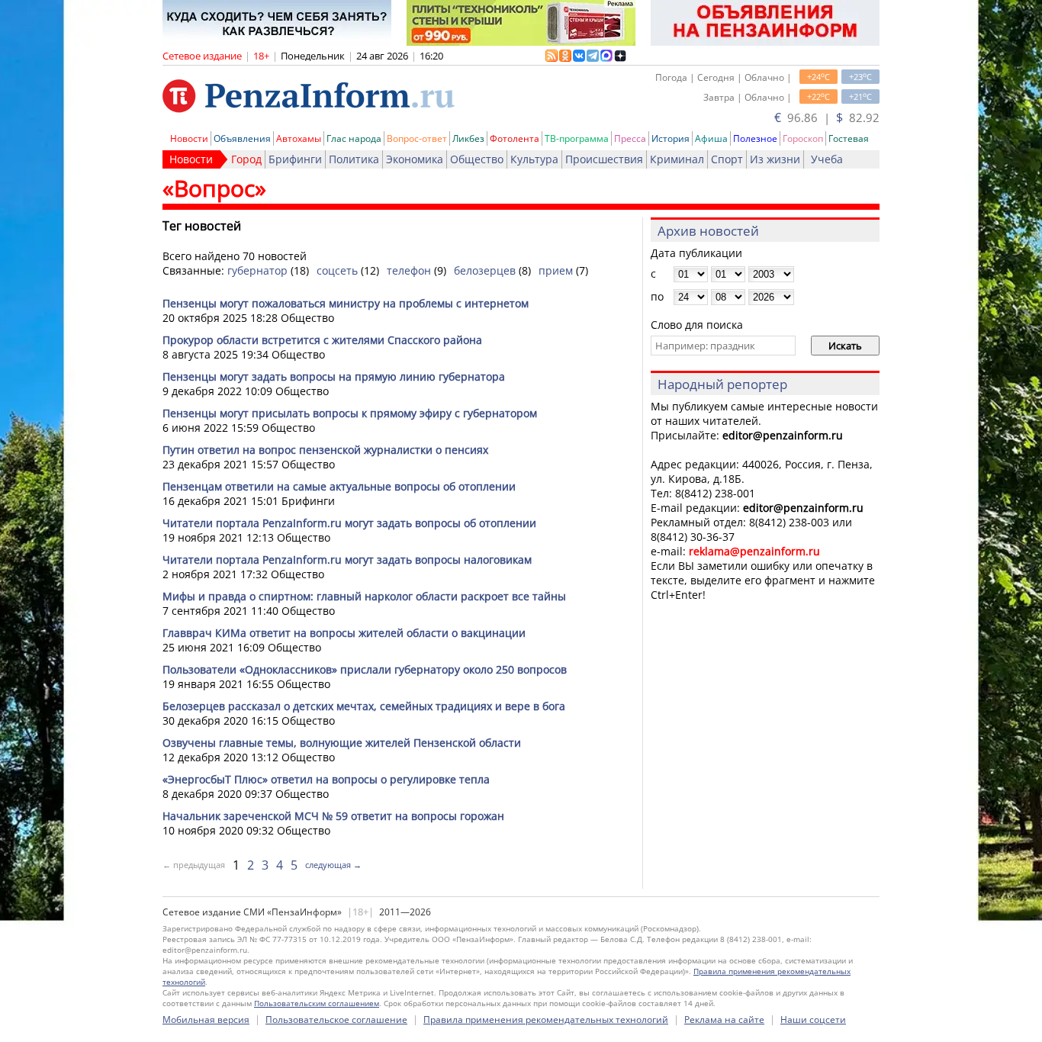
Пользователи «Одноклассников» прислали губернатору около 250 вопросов (364, 669)
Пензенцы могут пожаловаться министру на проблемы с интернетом (345, 303)
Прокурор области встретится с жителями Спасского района (322, 340)
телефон (409, 270)
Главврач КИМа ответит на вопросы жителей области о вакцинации (344, 633)
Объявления (242, 138)
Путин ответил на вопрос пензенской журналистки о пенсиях (325, 449)
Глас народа (353, 138)
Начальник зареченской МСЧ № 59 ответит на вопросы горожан (333, 816)
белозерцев (485, 270)
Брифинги (295, 159)
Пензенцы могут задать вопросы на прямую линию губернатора (333, 376)
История (670, 138)
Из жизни (775, 159)
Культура (534, 159)
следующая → (333, 864)
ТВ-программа (577, 138)
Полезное (755, 138)
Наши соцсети (813, 1019)
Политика (354, 159)
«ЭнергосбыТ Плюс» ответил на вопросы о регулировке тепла (326, 779)
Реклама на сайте (724, 1019)
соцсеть (337, 270)
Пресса (630, 138)
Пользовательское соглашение (336, 1019)
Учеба (827, 159)
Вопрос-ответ (417, 138)
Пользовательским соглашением (316, 1003)
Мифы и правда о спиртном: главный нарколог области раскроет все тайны (364, 596)
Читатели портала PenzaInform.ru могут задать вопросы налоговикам (347, 559)
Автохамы (298, 138)
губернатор (257, 270)
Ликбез (468, 138)
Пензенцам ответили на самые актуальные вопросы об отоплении (339, 486)
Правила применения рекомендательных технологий (545, 1019)
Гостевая (848, 138)
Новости (189, 138)
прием (556, 270)
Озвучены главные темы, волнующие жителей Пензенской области (341, 742)
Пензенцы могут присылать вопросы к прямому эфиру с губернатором (349, 413)
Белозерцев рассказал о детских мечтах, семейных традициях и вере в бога (363, 706)
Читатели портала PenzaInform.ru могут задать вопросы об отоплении (349, 523)
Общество (476, 159)
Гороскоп (803, 138)
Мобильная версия (205, 1019)
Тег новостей (201, 225)
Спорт (727, 159)
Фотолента (514, 138)
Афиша (711, 138)
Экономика (414, 159)
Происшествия (604, 159)
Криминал (677, 159)
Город (246, 159)
